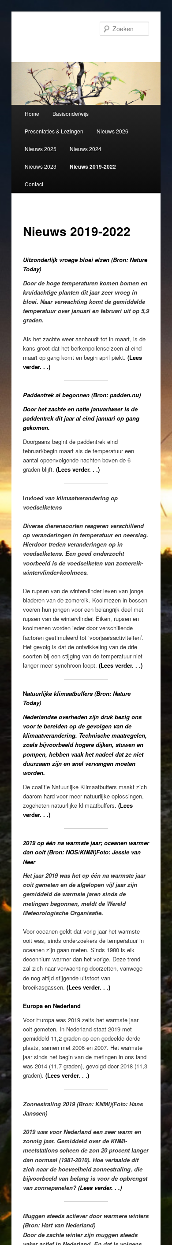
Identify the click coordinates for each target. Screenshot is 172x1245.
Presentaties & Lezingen (54, 131)
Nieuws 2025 (40, 148)
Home (32, 113)
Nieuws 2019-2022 (93, 166)
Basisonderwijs (70, 113)
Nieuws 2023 (40, 166)
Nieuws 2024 (85, 148)
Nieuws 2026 (112, 131)
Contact (34, 184)
